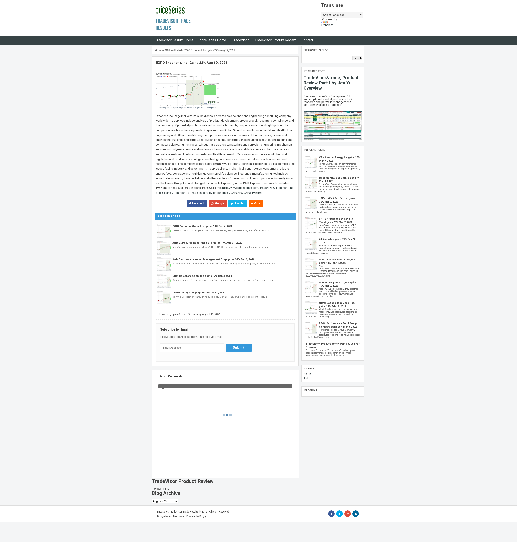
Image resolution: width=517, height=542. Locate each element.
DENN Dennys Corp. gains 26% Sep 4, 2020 (198, 292)
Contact (307, 40)
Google (219, 203)
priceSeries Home (212, 40)
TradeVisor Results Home (174, 40)
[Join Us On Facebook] (331, 513)
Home (161, 50)
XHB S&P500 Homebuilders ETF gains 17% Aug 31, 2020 (207, 242)
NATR (307, 374)
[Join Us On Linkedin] (355, 513)
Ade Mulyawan (176, 516)
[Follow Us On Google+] (347, 513)
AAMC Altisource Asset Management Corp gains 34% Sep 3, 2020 (213, 259)
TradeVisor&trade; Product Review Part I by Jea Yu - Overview (331, 83)
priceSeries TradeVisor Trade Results (177, 511)
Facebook (198, 203)
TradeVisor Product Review (275, 40)
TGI (306, 377)
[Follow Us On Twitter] (339, 513)
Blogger (203, 516)
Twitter (239, 203)
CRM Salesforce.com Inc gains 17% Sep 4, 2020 (202, 275)
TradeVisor (240, 40)
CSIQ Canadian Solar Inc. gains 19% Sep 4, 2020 (202, 226)
